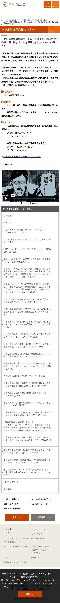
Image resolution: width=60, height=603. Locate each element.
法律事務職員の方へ (43, 517)
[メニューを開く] (55, 4)
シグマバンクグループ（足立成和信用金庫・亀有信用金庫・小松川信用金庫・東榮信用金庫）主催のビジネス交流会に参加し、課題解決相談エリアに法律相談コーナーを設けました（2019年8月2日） (27, 273)
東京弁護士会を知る (14, 20)
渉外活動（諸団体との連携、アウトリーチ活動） (25, 376)
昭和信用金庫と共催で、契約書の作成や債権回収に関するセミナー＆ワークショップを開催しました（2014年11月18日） (27, 366)
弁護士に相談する (11, 499)
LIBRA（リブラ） (11, 482)
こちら (14, 85)
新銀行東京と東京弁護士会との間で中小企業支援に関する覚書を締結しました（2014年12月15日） (27, 345)
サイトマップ (36, 534)
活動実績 (7, 489)
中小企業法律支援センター (42, 20)
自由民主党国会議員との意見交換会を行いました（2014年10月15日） (25, 394)
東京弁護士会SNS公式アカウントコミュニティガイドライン (41, 549)
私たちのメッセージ (39, 504)
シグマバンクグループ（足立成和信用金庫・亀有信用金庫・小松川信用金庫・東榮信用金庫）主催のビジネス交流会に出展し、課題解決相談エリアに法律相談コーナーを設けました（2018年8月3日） (27, 288)
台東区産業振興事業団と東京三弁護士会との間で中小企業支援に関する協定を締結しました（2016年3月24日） (27, 312)
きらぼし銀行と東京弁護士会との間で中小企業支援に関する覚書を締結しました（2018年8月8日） (27, 300)
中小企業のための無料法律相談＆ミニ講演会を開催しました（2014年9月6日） (27, 404)
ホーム (3, 20)
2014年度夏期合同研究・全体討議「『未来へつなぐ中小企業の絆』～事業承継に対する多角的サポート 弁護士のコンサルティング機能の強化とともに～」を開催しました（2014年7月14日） (27, 426)
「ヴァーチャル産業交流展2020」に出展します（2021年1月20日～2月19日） (24, 231)
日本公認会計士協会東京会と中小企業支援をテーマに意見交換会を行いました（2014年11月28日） (27, 355)
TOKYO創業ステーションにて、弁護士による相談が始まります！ (27, 240)
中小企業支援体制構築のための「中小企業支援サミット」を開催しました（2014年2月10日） (27, 461)
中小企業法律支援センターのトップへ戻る (22, 156)
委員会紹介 (27, 20)
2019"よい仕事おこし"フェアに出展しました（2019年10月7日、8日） (27, 250)
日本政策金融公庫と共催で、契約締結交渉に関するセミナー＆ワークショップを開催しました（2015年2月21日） (27, 324)
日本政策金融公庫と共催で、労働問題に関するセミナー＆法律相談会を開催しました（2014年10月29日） (27, 384)
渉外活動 (7, 222)
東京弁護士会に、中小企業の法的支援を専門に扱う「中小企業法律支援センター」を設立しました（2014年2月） (27, 472)
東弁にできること (11, 504)
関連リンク (35, 558)
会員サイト (17, 517)
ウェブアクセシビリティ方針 (16, 546)
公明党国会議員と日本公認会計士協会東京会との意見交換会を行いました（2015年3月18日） (27, 335)
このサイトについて (39, 529)
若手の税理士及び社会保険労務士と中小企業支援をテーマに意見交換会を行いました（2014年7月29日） (27, 413)
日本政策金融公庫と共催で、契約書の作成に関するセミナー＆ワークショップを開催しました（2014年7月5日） (27, 440)
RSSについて (9, 558)
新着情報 (7, 215)
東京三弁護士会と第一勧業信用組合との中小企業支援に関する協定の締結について (27, 260)
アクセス (7, 532)
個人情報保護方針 (38, 538)
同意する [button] (30, 594)
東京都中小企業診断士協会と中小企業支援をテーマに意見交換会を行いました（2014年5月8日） (27, 451)
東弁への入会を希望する (41, 499)
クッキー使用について (19, 580)
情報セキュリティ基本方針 (15, 562)
